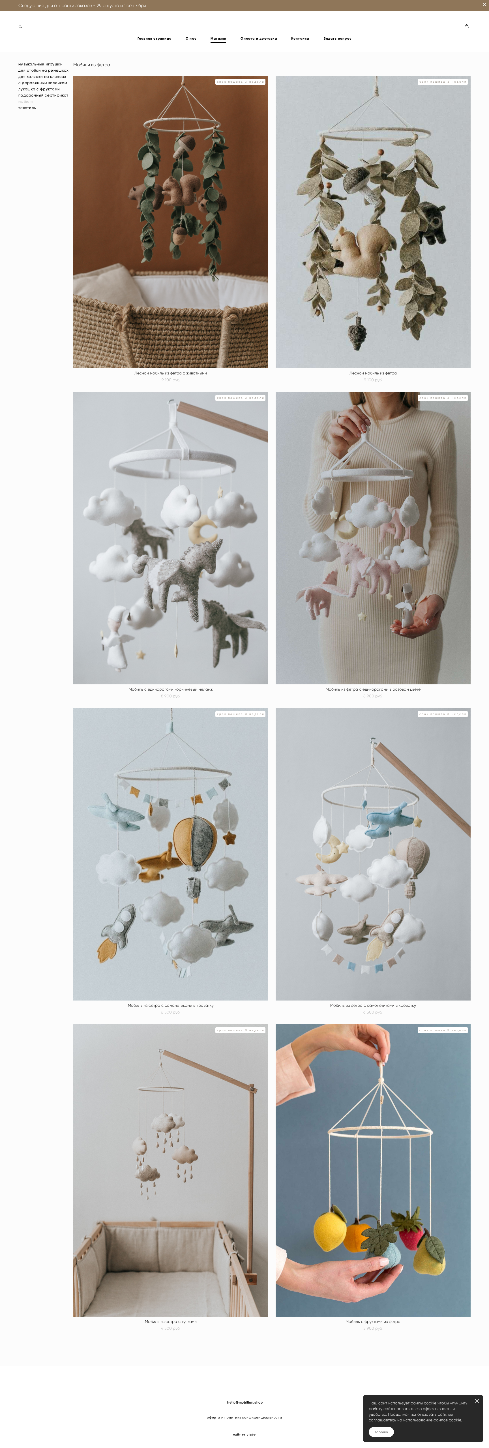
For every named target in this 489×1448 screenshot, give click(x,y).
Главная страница (154, 38)
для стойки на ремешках (43, 70)
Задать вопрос (338, 38)
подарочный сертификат (43, 95)
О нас (191, 38)
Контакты (300, 38)
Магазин (218, 38)
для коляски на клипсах (42, 76)
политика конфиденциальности (253, 1417)
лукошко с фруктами (39, 89)
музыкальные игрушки (40, 64)
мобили (25, 101)
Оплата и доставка (259, 38)
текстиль (27, 108)
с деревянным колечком (42, 83)
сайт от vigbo (244, 1434)
